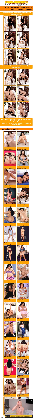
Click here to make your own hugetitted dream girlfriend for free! (16, 13)
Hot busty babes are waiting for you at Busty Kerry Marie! (16, 66)
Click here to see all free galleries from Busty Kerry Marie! (16, 123)
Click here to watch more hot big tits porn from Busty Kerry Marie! (16, 120)
